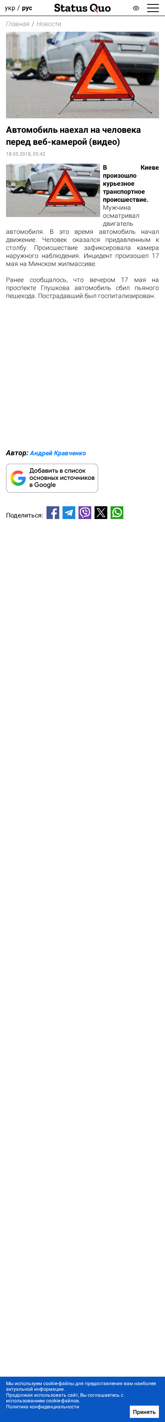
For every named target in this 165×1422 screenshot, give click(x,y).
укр (10, 8)
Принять (144, 1412)
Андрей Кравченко (58, 453)
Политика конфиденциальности (42, 1407)
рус (27, 8)
